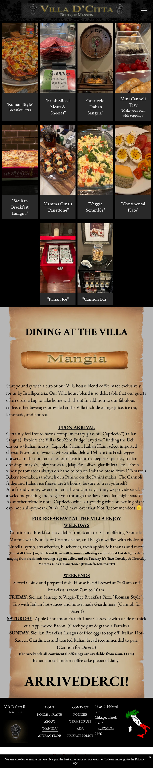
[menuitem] (50, 707)
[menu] (144, 10)
